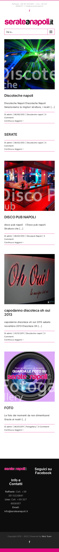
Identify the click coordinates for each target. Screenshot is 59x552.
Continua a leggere (13, 121)
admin (9, 114)
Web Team (46, 536)
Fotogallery (31, 426)
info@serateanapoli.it (34, 6)
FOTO (8, 408)
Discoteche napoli (18, 95)
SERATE (10, 134)
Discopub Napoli (34, 236)
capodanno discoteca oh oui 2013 (27, 312)
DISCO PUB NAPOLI (20, 217)
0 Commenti (43, 426)
